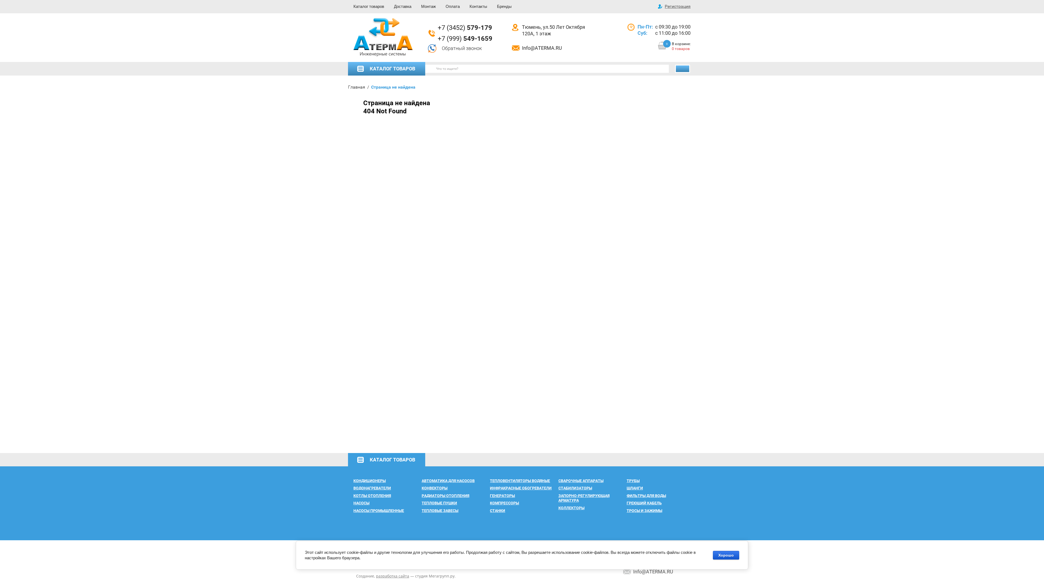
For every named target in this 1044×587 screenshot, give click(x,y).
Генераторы (502, 496)
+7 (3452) (465, 28)
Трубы (633, 481)
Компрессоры (504, 503)
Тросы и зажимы (644, 510)
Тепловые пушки (439, 503)
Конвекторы (435, 488)
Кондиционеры (369, 481)
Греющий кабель (644, 503)
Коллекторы (571, 508)
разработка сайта (392, 576)
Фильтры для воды (646, 496)
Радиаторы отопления (445, 496)
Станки (497, 510)
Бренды (504, 6)
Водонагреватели (372, 488)
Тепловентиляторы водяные (520, 481)
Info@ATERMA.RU (542, 48)
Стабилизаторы (575, 488)
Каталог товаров (368, 6)
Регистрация (678, 6)
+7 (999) (465, 38)
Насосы (361, 503)
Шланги (635, 488)
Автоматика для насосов (448, 481)
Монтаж (428, 6)
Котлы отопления (372, 496)
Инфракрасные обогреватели (521, 488)
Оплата (453, 6)
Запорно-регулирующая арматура (584, 498)
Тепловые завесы (440, 510)
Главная (356, 87)
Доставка (402, 6)
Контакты (478, 6)
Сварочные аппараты (581, 481)
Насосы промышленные (378, 510)
